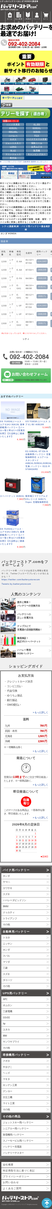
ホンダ (39, 162)
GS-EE (6, 1017)
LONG (13, 147)
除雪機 (36, 150)
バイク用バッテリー (16, 870)
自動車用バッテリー (16, 931)
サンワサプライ (11, 1041)
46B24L (42, 287)
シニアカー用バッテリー (16, 1128)
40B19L (13, 128)
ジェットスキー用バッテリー (18, 1122)
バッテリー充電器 (12, 1146)
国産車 (33, 162)
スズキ (6, 894)
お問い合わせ (11, 1182)
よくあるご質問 (12, 1188)
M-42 (13, 150)
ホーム (9, 19)
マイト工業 (9, 1103)
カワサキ (7, 888)
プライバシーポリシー (16, 1176)
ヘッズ (6, 1073)
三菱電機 (7, 1011)
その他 (6, 924)
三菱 (5, 968)
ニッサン (7, 943)
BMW (5, 906)
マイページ (36, 20)
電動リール (36, 143)
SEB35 (36, 132)
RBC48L (13, 132)
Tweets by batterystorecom (16, 584)
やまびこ (7, 1067)
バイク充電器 (13, 124)
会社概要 (8, 1164)
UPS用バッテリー (15, 993)
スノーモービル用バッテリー (18, 1140)
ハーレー (13, 135)
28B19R (42, 270)
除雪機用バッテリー (13, 1134)
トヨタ (6, 937)
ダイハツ (7, 980)
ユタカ (6, 1029)
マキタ (6, 1079)
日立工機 (7, 1097)
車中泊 (13, 158)
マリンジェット (13, 154)
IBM (5, 1035)
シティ (45, 162)
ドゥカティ (9, 912)
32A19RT (42, 261)
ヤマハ (6, 882)
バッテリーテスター (13, 1153)
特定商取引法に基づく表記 (19, 1170)
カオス (13, 139)
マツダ (6, 962)
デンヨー (7, 1091)
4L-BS (37, 124)
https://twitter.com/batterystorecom (21, 579)
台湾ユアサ (36, 147)
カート (46, 19)
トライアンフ (10, 918)
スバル (6, 955)
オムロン (7, 1005)
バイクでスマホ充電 (37, 139)
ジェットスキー (13, 143)
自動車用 (26, 162)
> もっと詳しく (40, 712)
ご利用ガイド (27, 20)
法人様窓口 (18, 20)
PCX (36, 135)
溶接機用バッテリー (16, 1054)
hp (4, 1023)
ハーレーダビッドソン (14, 900)
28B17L (42, 296)
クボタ (6, 1061)
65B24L (37, 128)
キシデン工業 (10, 1085)
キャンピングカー (37, 154)
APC (5, 999)
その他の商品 (12, 1116)
